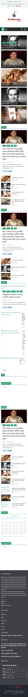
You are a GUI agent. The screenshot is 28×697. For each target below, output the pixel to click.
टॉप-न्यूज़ (4, 42)
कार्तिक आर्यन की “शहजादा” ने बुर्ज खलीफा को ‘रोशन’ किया (11, 635)
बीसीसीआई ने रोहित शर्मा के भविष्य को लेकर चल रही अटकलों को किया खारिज (18, 489)
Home (2, 623)
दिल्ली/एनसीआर (13, 291)
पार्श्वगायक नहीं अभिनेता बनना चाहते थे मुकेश (13, 4)
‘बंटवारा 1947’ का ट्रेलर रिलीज (9, 82)
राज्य (11, 42)
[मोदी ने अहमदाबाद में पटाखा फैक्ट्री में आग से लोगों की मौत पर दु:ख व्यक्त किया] (5, 202)
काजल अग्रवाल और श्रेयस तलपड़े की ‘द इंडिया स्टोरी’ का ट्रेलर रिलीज (18, 504)
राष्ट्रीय (15, 42)
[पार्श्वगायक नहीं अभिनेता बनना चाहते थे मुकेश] (14, 36)
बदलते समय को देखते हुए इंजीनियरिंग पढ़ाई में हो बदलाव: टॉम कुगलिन (24, 318)
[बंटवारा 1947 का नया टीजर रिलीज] (5, 276)
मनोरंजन (8, 42)
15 (21, 526)
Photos (3, 629)
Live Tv (2, 626)
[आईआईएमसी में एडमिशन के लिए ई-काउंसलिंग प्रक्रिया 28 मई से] (14, 287)
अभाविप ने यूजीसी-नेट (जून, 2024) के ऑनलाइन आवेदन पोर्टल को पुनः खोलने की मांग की (24, 340)
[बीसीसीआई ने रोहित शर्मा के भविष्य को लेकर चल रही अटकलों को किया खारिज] (5, 490)
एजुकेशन (4, 291)
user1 (11, 47)
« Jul (2, 539)
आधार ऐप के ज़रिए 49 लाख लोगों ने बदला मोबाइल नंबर (13, 120)
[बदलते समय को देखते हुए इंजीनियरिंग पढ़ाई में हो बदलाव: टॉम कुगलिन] (11, 320)
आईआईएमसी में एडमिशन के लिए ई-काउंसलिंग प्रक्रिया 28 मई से (12, 295)
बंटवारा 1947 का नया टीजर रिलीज (18, 275)
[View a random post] (25, 29)
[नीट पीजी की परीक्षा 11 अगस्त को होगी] (9, 361)
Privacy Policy (4, 632)
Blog (2, 617)
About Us (3, 614)
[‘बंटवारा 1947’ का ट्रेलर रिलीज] (14, 78)
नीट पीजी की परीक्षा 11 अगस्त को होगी (22, 360)
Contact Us (4, 620)
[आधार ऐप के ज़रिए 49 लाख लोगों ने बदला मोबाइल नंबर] (14, 115)
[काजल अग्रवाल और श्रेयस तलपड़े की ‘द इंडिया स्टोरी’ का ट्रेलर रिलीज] (5, 505)
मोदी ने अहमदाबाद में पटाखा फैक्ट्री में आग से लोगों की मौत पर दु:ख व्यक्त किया (18, 201)
